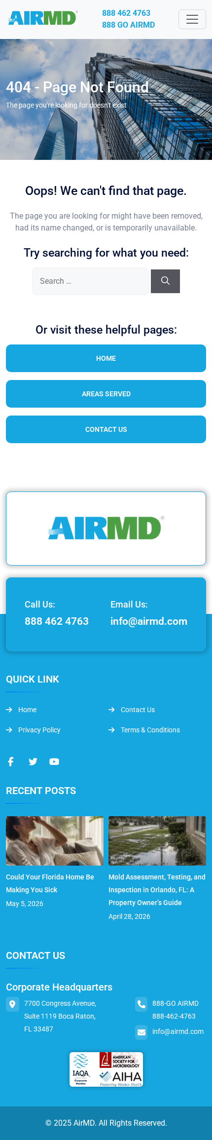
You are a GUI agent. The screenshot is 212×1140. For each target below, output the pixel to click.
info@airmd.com (148, 621)
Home (106, 358)
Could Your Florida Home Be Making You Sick (50, 883)
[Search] (165, 281)
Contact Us (106, 429)
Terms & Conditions (149, 730)
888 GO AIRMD (128, 25)
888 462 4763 (126, 13)
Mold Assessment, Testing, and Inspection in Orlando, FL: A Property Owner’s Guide (157, 890)
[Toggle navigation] (192, 19)
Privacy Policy (39, 730)
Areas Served (106, 394)
